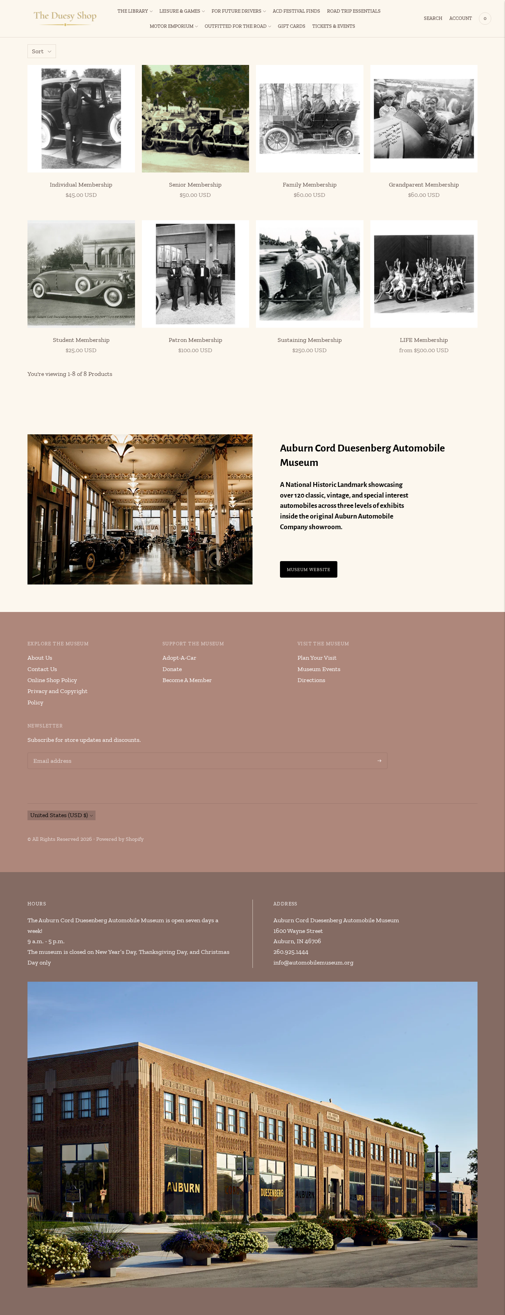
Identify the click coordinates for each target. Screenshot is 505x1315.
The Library (132, 11)
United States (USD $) (59, 815)
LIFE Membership (424, 340)
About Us (39, 657)
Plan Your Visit (317, 657)
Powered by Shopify (120, 839)
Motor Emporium (171, 26)
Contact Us (42, 669)
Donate (172, 669)
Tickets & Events (333, 26)
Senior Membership (195, 184)
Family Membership (310, 184)
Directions (311, 680)
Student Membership (81, 340)
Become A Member (187, 680)
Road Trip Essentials (354, 11)
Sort (38, 51)
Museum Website (308, 569)
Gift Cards (291, 26)
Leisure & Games (179, 11)
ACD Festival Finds (296, 11)
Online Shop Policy (52, 680)
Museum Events (319, 669)
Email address (51, 753)
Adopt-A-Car (179, 657)
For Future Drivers (236, 11)
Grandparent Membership (424, 184)
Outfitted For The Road (236, 26)
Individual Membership (81, 184)
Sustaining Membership (310, 340)
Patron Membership (195, 340)
